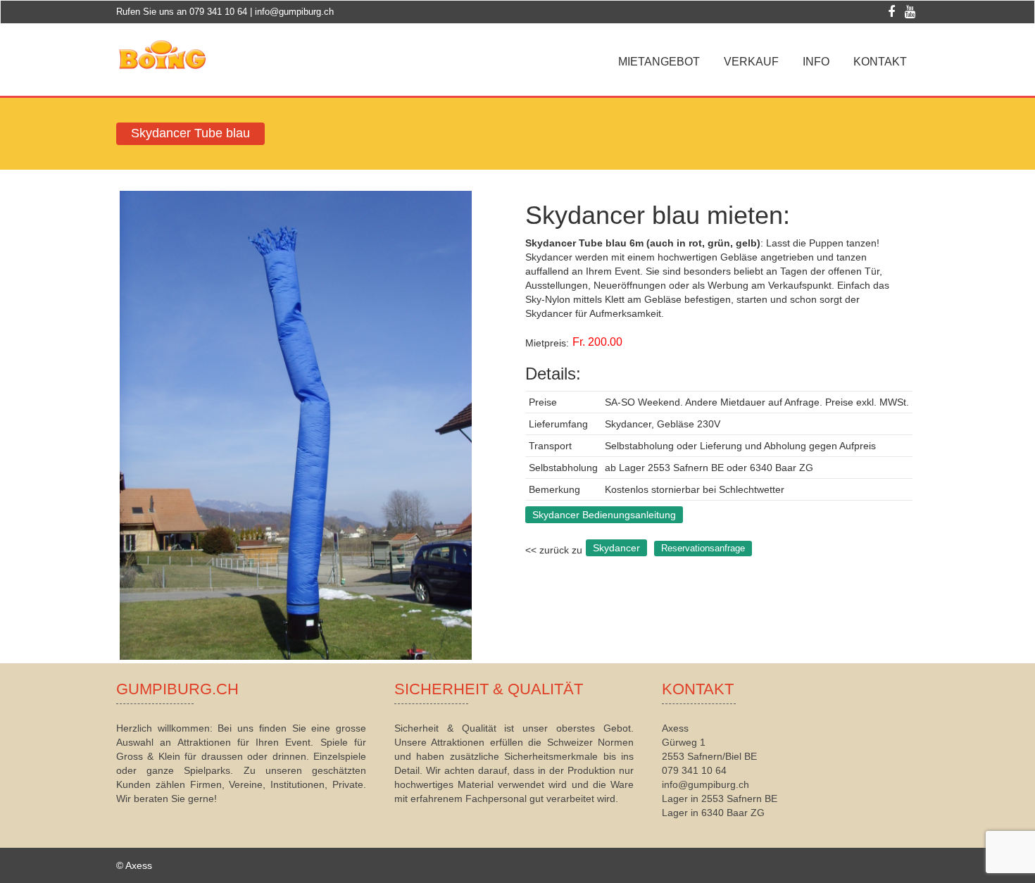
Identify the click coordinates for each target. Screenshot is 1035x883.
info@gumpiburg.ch (294, 11)
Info (816, 62)
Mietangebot (659, 62)
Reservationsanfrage (703, 548)
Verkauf (751, 62)
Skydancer (616, 547)
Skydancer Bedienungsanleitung (604, 514)
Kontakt (880, 62)
